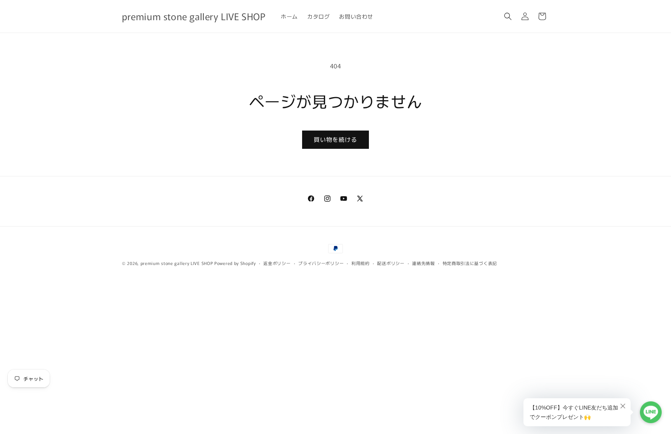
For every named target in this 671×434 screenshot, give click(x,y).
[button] (507, 16)
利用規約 (360, 263)
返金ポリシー (276, 263)
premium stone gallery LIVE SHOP (177, 263)
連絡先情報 (423, 263)
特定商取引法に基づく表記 (470, 263)
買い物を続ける (335, 139)
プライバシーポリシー (321, 263)
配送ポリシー (390, 263)
